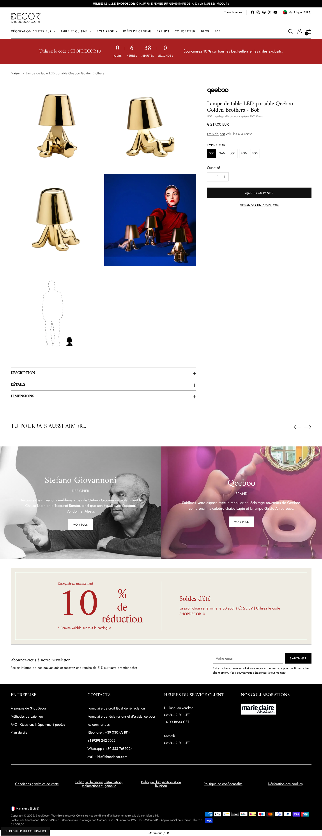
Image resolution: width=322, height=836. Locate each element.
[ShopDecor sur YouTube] (275, 12)
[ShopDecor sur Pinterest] (264, 12)
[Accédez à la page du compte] (299, 31)
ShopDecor (43, 815)
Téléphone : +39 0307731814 (109, 732)
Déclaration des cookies (285, 783)
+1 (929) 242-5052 (101, 740)
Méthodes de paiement (27, 716)
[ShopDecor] (26, 18)
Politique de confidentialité (223, 783)
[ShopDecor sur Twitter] (270, 12)
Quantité (213, 167)
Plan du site (19, 732)
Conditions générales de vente (36, 783)
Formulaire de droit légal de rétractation (116, 708)
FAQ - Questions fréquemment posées (38, 724)
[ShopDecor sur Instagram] (258, 12)
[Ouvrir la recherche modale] (290, 31)
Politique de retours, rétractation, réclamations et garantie (98, 784)
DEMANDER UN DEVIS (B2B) (259, 205)
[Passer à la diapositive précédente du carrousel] (297, 427)
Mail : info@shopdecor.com (107, 756)
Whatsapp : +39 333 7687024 (110, 748)
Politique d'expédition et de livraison (161, 784)
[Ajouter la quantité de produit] (224, 176)
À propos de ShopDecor (28, 708)
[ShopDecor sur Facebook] (253, 12)
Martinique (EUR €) (27, 808)
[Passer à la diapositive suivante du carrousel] (307, 427)
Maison (16, 73)
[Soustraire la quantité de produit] (211, 176)
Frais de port (216, 134)
